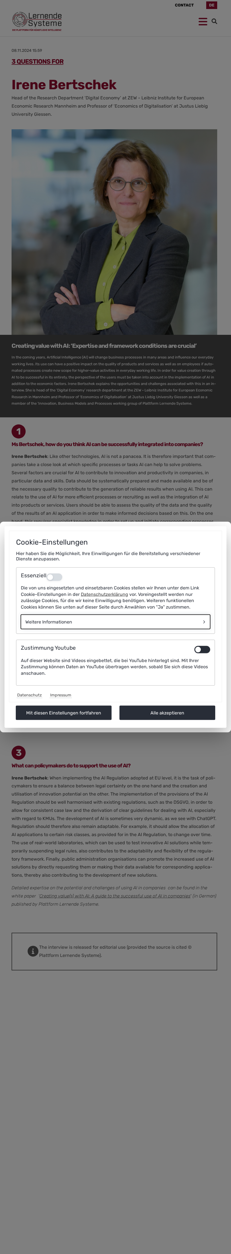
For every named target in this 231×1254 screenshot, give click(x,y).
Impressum (60, 695)
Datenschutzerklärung (104, 594)
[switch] (202, 649)
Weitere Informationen (48, 622)
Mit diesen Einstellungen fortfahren (63, 713)
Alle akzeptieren (167, 713)
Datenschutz (29, 695)
